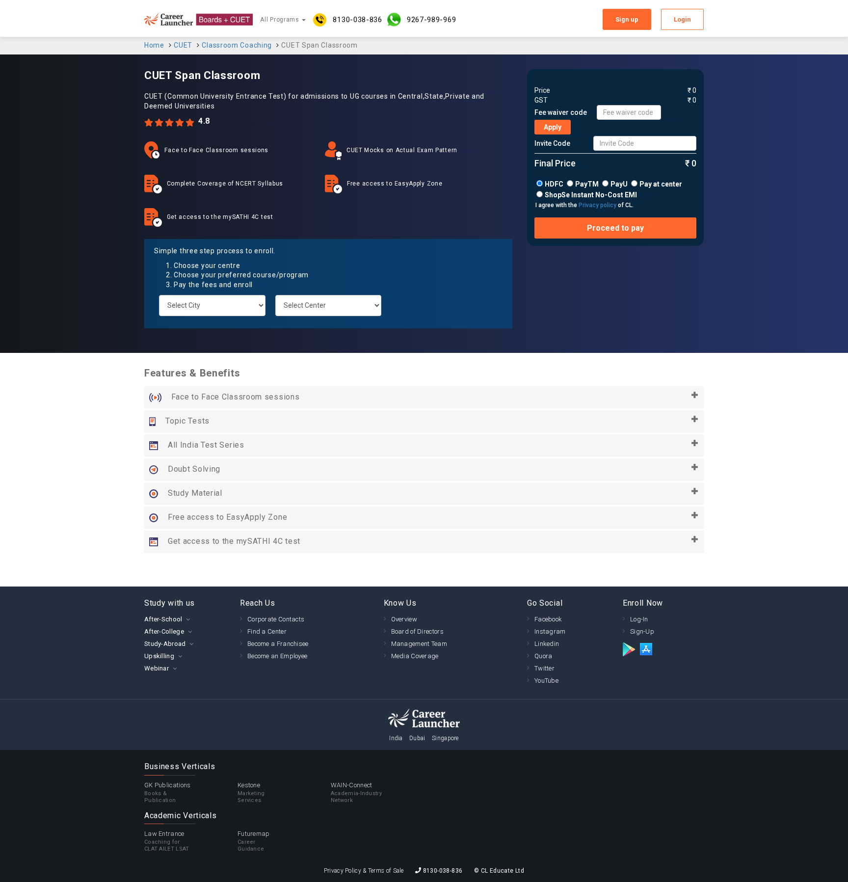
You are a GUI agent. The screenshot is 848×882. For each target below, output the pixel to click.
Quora (543, 656)
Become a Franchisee (278, 643)
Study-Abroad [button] (165, 643)
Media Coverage (415, 656)
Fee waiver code (560, 112)
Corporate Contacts (275, 619)
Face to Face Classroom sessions (235, 396)
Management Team (419, 643)
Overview (404, 619)
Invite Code (552, 143)
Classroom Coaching (237, 45)
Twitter (544, 668)
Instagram (550, 631)
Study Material (195, 493)
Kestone (251, 792)
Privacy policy (597, 205)
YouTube (546, 680)
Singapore (445, 738)
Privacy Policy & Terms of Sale (364, 870)
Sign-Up (642, 631)
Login (682, 19)
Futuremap (254, 841)
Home (154, 45)
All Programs (280, 19)
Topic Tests (187, 421)
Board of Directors (417, 631)
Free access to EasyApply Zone (227, 517)
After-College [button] (164, 631)
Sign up (626, 19)
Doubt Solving (194, 469)
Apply (552, 127)
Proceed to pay (615, 228)
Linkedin (546, 643)
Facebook (548, 619)
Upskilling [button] (159, 656)
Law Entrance (166, 841)
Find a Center (267, 631)
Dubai (417, 738)
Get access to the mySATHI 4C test (234, 541)
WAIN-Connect (356, 792)
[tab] (184, 619)
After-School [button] (163, 619)
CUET (183, 45)
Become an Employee (277, 656)
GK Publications (167, 792)
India (396, 738)
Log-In (639, 619)
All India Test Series (206, 445)
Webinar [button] (156, 668)
